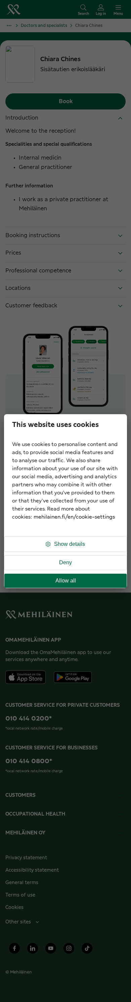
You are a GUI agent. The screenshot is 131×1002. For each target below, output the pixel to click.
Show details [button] (69, 544)
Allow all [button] (65, 580)
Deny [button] (65, 562)
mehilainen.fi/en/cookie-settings (74, 517)
